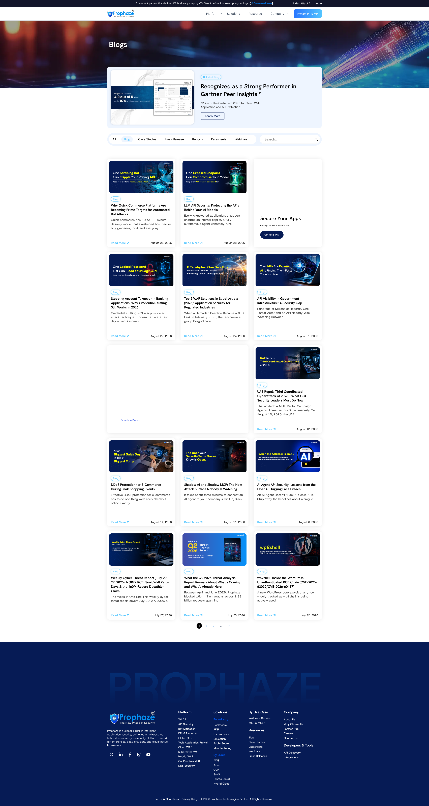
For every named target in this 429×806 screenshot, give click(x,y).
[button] (301, 3)
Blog (127, 139)
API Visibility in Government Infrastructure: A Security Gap (279, 300)
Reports (197, 139)
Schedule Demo (130, 420)
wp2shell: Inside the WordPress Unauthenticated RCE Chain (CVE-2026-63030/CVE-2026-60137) (287, 582)
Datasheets (218, 139)
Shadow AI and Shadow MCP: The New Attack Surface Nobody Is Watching (213, 486)
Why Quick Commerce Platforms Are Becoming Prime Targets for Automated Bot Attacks (140, 209)
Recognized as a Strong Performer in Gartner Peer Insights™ (248, 90)
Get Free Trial (271, 234)
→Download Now (261, 3)
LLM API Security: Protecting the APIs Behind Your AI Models (211, 207)
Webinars (241, 139)
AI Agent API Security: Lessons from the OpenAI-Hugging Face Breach (286, 486)
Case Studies (147, 139)
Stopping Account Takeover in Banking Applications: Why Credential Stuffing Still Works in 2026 (139, 302)
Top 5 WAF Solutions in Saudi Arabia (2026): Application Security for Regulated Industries (211, 302)
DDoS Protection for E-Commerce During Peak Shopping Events (136, 486)
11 (229, 625)
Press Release (174, 139)
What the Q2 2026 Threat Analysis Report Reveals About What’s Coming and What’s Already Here (212, 582)
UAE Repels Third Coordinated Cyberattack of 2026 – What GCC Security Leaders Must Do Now (282, 395)
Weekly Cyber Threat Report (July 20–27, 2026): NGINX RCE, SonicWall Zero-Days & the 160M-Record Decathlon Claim (140, 584)
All (114, 139)
